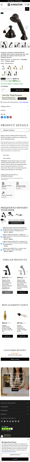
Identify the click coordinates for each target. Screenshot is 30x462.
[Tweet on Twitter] (5, 117)
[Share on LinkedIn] (8, 117)
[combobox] (13, 9)
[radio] (3, 67)
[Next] (27, 27)
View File (5, 188)
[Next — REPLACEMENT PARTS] (27, 316)
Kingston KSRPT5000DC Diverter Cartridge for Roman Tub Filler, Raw (7, 328)
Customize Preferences (15, 454)
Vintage (12, 61)
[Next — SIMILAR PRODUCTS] (27, 271)
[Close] (28, 439)
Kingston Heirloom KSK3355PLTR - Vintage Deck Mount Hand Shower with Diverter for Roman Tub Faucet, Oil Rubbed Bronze (15, 229)
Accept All (15, 459)
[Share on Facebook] (2, 117)
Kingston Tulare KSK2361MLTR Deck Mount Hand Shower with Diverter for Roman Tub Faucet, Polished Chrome (22, 284)
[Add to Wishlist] (27, 13)
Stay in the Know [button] (8, 403)
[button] (15, 130)
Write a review (15, 359)
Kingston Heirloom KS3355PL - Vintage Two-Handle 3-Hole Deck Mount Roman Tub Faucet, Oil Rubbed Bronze (15, 236)
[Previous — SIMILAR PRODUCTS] (3, 271)
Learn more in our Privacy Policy (9, 451)
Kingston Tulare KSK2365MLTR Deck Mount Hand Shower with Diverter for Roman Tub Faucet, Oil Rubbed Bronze (7, 284)
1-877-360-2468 (23, 102)
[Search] (27, 9)
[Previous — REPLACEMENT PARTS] (3, 316)
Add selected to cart (16, 222)
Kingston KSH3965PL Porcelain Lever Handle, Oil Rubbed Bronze (22, 328)
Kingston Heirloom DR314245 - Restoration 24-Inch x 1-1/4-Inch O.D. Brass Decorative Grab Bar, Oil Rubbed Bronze (15, 243)
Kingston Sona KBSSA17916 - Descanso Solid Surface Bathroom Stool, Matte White (14, 249)
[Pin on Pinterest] (10, 117)
